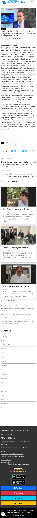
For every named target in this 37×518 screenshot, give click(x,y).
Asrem (21, 142)
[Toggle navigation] (32, 2)
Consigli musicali (6, 344)
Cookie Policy (6, 462)
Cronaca (3, 349)
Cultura (3, 357)
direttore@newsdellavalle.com (12, 454)
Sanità (3, 29)
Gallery (3, 366)
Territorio (4, 404)
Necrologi (4, 374)
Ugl (11, 142)
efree (22, 515)
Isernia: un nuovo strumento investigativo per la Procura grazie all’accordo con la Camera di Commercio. (18, 164)
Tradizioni (4, 408)
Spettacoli (4, 391)
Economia (4, 361)
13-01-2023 (12, 39)
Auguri (3, 340)
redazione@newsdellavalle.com (12, 456)
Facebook (19, 488)
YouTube (19, 503)
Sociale (3, 387)
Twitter (19, 498)
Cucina (3, 353)
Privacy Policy (6, 460)
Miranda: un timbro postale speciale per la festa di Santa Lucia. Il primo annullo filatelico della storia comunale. (17, 308)
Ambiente (4, 336)
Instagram (19, 493)
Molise (7, 142)
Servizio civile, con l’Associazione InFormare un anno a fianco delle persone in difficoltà (19, 175)
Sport (3, 395)
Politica (3, 378)
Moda (3, 370)
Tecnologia (4, 399)
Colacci (16, 142)
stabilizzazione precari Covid (8, 145)
